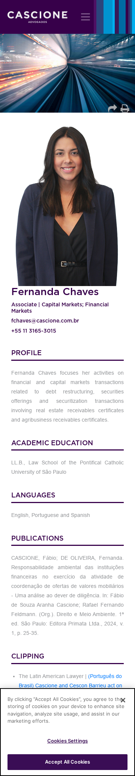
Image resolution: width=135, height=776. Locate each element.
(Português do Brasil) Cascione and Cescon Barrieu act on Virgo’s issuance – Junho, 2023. (70, 685)
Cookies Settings (67, 741)
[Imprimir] (124, 108)
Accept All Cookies (67, 762)
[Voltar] (112, 108)
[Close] (123, 700)
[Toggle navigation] (85, 17)
